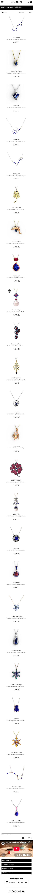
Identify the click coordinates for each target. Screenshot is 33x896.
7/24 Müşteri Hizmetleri (8, 873)
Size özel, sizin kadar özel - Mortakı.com (16, 1)
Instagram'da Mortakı (19, 891)
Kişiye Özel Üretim (7, 860)
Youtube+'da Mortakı (23, 891)
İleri (30, 12)
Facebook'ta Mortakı (10, 891)
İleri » (29, 837)
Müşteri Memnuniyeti (7, 868)
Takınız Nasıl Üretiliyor (8, 864)
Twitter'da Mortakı (13, 891)
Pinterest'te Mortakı (16, 891)
